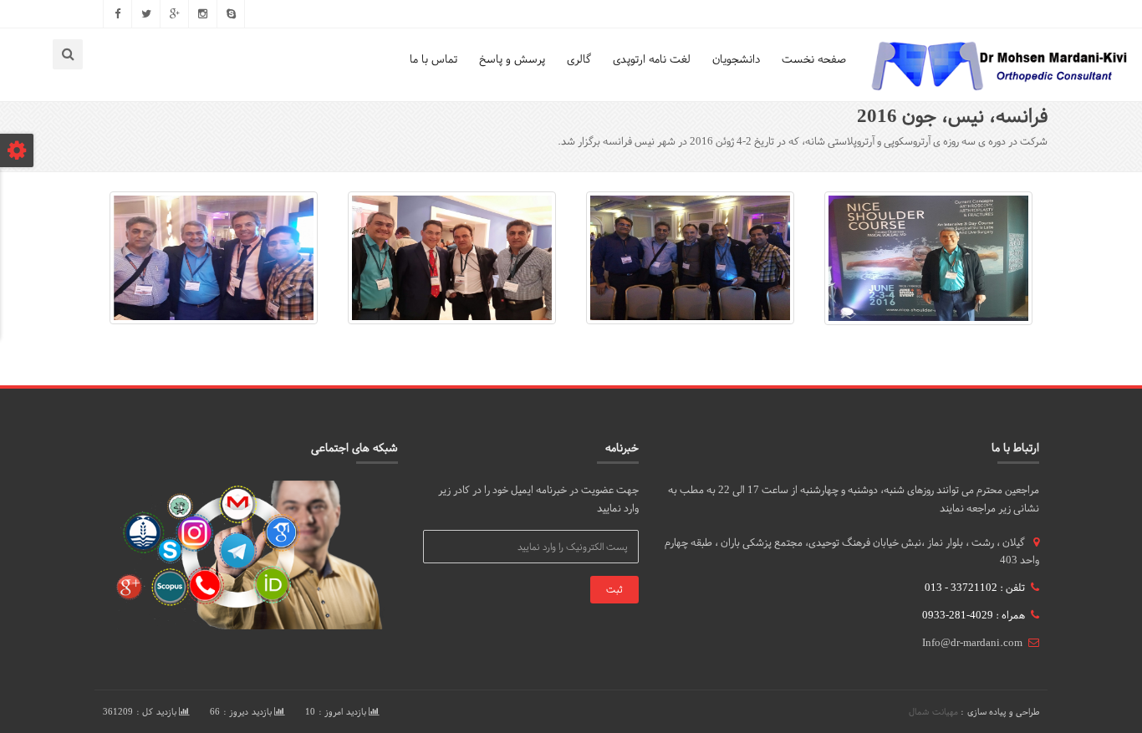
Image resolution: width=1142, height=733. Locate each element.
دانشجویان (736, 59)
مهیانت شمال (933, 711)
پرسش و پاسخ (512, 59)
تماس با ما (433, 59)
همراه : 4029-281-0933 (973, 615)
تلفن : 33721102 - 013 (975, 587)
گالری (579, 59)
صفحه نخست (814, 59)
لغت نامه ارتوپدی (652, 59)
